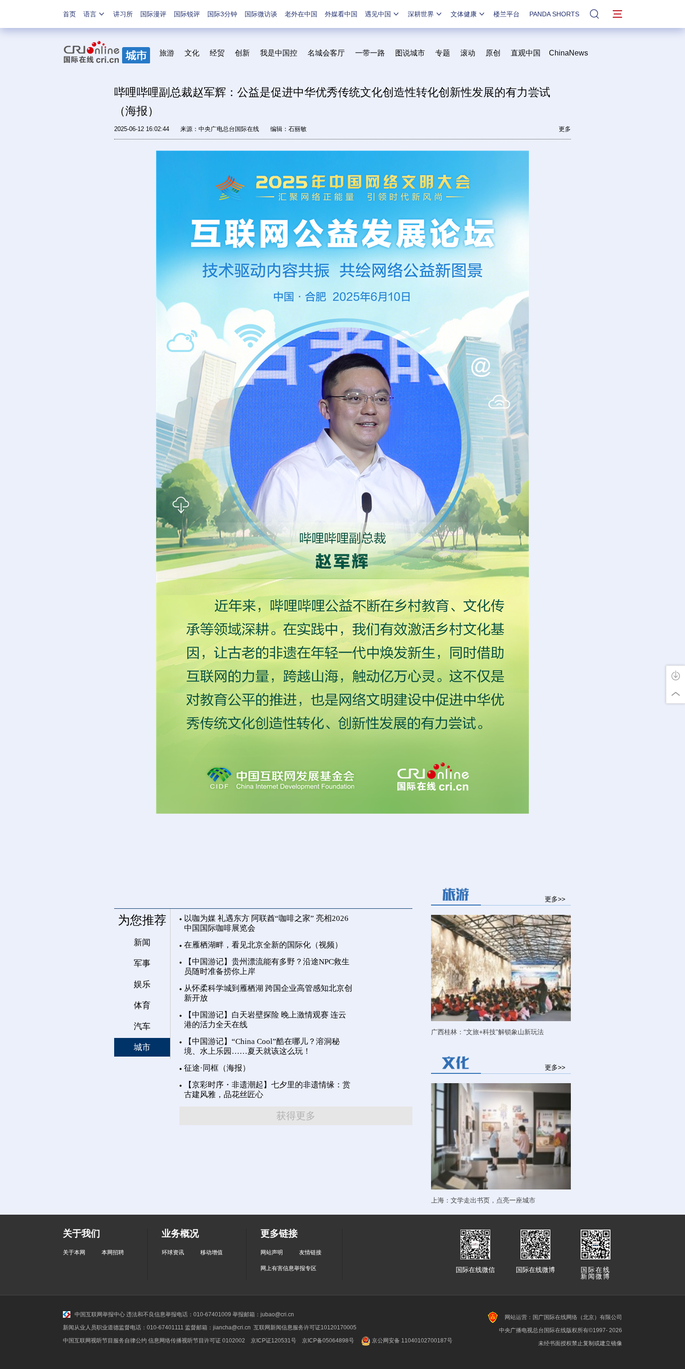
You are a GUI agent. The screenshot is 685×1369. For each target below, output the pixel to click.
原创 (493, 53)
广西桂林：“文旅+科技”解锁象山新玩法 (487, 1032)
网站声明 (271, 1252)
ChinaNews (568, 53)
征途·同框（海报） (217, 1068)
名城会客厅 (326, 53)
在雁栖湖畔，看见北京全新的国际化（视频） (263, 944)
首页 (69, 14)
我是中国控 (278, 53)
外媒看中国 (341, 14)
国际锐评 (187, 14)
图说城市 (410, 53)
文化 (192, 53)
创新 (242, 53)
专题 (442, 53)
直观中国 (526, 53)
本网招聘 (113, 1252)
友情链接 (310, 1252)
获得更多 (295, 1115)
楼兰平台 (506, 14)
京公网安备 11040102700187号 (411, 1340)
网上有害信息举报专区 (288, 1268)
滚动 (467, 53)
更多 (565, 128)
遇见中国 (378, 14)
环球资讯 (173, 1252)
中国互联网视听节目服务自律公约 (105, 1340)
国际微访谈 (261, 14)
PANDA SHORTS (554, 14)
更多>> (555, 898)
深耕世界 (421, 14)
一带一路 (370, 53)
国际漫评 (153, 14)
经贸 (220, 53)
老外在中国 (301, 14)
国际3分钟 (222, 14)
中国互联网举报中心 (100, 1314)
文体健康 (464, 14)
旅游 (166, 53)
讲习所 (123, 14)
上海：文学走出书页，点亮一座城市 (483, 1200)
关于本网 (74, 1252)
